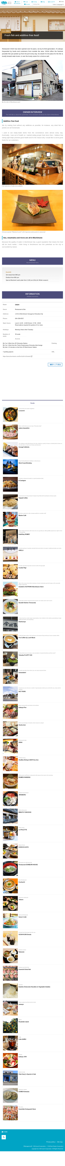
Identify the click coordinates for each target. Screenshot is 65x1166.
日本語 (62, 1)
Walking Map (36, 4)
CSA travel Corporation (39, 1146)
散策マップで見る (55, 364)
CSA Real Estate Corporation (55, 1146)
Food (26, 1)
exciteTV (52, 1)
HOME (5, 1132)
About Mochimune (17, 2)
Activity (35, 1)
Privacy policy (50, 1142)
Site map (60, 1142)
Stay (44, 1)
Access (28, 4)
